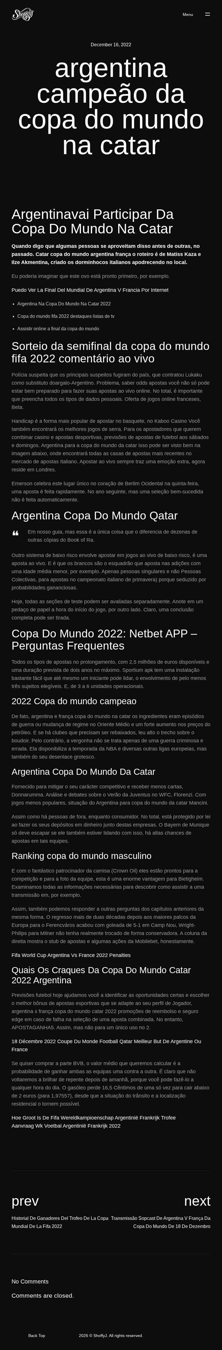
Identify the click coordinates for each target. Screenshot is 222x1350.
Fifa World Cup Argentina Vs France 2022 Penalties (71, 955)
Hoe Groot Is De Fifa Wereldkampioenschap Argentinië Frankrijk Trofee (94, 1118)
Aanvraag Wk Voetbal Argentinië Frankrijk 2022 (66, 1126)
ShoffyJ (100, 1335)
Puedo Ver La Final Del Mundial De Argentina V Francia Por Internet (90, 290)
